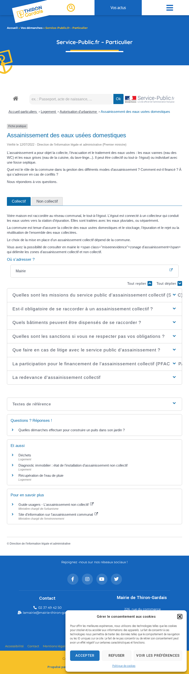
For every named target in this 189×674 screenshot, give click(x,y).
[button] (179, 616)
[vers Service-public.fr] (150, 99)
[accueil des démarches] (15, 98)
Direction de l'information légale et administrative (40, 543)
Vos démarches (31, 28)
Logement (49, 112)
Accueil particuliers (23, 112)
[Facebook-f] (72, 579)
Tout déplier (167, 283)
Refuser (117, 655)
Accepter (84, 655)
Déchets (24, 455)
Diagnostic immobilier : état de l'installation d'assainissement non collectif (72, 465)
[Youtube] (101, 579)
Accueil (12, 28)
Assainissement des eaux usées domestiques (135, 112)
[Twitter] (116, 579)
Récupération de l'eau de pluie (40, 475)
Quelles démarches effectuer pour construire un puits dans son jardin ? (71, 430)
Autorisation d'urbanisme (79, 112)
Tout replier (137, 283)
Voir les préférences (158, 655)
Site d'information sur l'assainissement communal (56, 514)
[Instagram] (87, 579)
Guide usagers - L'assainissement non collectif (53, 504)
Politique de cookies (124, 666)
